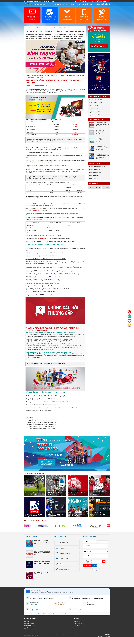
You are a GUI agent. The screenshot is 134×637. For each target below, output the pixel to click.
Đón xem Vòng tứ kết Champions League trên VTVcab (34, 493)
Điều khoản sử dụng (29, 625)
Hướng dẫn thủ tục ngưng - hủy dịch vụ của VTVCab (102, 124)
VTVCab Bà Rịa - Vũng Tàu (97, 166)
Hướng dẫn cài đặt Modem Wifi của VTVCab (101, 140)
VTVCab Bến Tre (95, 169)
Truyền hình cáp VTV (94, 112)
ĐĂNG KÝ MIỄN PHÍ (99, 46)
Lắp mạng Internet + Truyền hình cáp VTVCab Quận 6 (41, 428)
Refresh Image (103, 561)
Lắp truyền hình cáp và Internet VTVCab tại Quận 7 (40, 426)
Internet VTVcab (74, 4)
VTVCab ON (77, 625)
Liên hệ (107, 4)
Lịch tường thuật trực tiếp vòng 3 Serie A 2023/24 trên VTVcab (55, 515)
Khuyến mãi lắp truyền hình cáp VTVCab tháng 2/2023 (42, 562)
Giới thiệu (26, 621)
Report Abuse (96, 570)
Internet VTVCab (107, 187)
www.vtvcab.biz (47, 277)
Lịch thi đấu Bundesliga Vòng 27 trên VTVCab (77, 493)
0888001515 (100, 37)
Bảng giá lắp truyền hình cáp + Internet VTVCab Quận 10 (42, 420)
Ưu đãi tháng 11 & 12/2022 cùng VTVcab (41, 573)
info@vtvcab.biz (34, 610)
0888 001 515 (33, 604)
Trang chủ (57, 4)
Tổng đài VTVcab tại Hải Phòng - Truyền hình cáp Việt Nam (102, 148)
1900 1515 (61, 604)
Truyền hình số (99, 4)
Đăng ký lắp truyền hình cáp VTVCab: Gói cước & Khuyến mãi (42, 552)
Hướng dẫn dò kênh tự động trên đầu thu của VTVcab (102, 132)
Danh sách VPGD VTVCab (96, 99)
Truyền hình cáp (86, 4)
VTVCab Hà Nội (94, 176)
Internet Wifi (77, 621)
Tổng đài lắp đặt (98, 35)
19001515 (100, 41)
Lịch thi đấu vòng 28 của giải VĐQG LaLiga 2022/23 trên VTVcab (97, 514)
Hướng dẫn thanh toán (30, 627)
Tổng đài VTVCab (93, 105)
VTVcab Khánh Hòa (95, 179)
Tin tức (64, 4)
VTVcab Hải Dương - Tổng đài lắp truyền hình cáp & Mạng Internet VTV (102, 156)
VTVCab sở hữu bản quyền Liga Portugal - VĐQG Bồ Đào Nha (33, 515)
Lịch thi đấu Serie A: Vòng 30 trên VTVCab (56, 493)
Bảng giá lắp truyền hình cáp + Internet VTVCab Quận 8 (41, 424)
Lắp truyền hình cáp (95, 187)
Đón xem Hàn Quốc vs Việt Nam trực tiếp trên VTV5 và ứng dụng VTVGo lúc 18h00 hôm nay (98, 493)
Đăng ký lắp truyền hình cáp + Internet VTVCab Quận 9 (41, 422)
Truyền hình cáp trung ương (96, 109)
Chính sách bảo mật (29, 623)
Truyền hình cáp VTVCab (95, 115)
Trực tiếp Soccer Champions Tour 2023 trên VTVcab (77, 515)
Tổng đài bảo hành (99, 39)
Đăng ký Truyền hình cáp (95, 102)
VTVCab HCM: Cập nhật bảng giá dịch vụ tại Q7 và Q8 (40, 1)
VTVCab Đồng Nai (95, 172)
